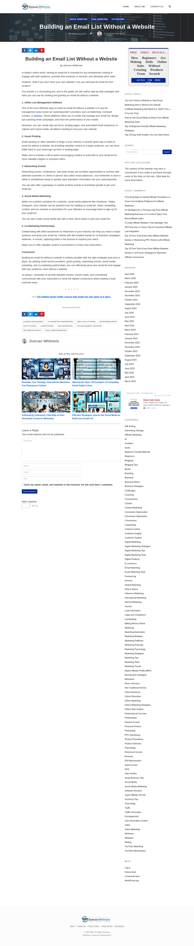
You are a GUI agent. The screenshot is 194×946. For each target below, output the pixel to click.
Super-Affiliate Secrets (135, 795)
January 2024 (131, 338)
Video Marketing (132, 829)
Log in (128, 867)
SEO (127, 769)
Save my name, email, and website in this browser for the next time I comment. (68, 484)
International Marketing (135, 598)
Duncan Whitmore (44, 341)
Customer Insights (133, 533)
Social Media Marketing (56, 330)
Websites (129, 838)
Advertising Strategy (134, 430)
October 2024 (131, 300)
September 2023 (132, 355)
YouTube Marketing (134, 846)
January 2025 (131, 287)
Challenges (130, 490)
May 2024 (129, 321)
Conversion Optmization (136, 516)
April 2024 (129, 325)
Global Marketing (133, 585)
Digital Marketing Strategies (138, 546)
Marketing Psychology (135, 649)
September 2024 (132, 304)
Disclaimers (119, 926)
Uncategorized (131, 816)
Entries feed (130, 872)
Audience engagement (33, 322)
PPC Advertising (132, 735)
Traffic (127, 808)
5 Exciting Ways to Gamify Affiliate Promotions (146, 197)
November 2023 (132, 347)
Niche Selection (132, 683)
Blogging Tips (131, 465)
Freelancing (130, 576)
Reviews (129, 756)
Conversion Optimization (136, 512)
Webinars (129, 833)
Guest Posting (29, 326)
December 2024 (132, 291)
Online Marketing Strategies (138, 705)
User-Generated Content (136, 820)
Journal (128, 606)
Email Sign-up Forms (86, 322)
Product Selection (133, 743)
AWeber (38, 115)
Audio (127, 447)
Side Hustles (131, 773)
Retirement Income (133, 752)
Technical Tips (131, 799)
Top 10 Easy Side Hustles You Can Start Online (147, 135)
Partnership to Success (135, 713)
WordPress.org (132, 880)
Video (127, 825)
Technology (130, 803)
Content (128, 503)
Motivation (129, 679)
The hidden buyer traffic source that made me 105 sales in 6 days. (74, 296)
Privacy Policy (93, 926)
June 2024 (130, 317)
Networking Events (32, 330)
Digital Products (132, 559)
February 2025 (131, 282)
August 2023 (131, 360)
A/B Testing (130, 426)
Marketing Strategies (134, 653)
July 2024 (129, 312)
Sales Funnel (131, 765)
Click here (161, 176)
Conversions (131, 520)
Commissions (131, 499)
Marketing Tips (131, 657)
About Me (139, 6)
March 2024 (130, 330)
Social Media (131, 782)
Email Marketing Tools (135, 572)
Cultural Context (132, 529)
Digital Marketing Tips (135, 550)
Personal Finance (133, 726)
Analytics (129, 443)
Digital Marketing (78, 19)
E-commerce (131, 563)
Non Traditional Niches (135, 688)
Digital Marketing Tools (135, 555)
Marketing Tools (132, 662)
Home (126, 6)
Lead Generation (65, 326)
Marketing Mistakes (134, 636)
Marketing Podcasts (134, 645)
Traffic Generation (133, 812)
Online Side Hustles (134, 709)
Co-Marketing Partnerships (60, 322)
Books (128, 469)
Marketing (129, 628)
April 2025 (129, 274)
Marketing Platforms (134, 640)
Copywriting (130, 525)
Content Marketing (133, 507)
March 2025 (130, 278)
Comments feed (132, 876)
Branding (129, 473)
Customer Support (133, 537)
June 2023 (130, 368)
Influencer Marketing (134, 593)
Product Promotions (134, 739)
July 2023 (129, 364)
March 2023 (130, 381)
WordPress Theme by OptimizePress (97, 935)
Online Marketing (133, 700)
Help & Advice (131, 589)
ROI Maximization (133, 760)
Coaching (129, 495)
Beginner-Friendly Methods (137, 452)
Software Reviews (133, 790)
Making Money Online (135, 623)
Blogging (129, 460)
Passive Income (132, 722)
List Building (118, 19)
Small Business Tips (134, 778)
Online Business (132, 692)
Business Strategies (134, 486)
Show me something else (71, 307)
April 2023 (129, 377)
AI (126, 439)
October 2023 (131, 351)
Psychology (130, 748)
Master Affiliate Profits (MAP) (138, 670)
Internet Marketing (133, 602)
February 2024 (131, 334)
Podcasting (130, 730)
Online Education (133, 696)
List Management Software (89, 326)
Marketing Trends (133, 666)
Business (129, 477)
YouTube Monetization (135, 851)
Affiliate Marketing (133, 435)
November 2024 (132, 295)
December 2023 (132, 342)
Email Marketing (99, 19)
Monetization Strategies (136, 675)
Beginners (129, 456)
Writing (128, 842)
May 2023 (129, 372)
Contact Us (156, 6)
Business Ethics (132, 482)
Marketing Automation (135, 632)
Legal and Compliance (135, 615)
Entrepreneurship (108, 322)
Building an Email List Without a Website (97, 26)
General (128, 580)
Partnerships (131, 718)
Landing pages (47, 326)
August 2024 (131, 308)
